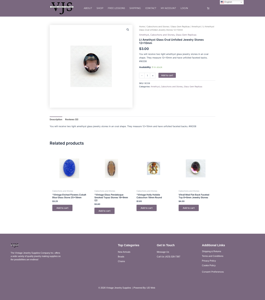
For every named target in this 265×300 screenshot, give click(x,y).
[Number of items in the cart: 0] (208, 8)
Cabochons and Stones (158, 26)
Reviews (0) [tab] (71, 119)
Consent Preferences (213, 271)
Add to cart (167, 75)
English (228, 2)
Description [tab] (56, 119)
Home (142, 26)
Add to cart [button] (62, 208)
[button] (127, 29)
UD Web (151, 288)
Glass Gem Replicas (180, 26)
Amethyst (196, 26)
